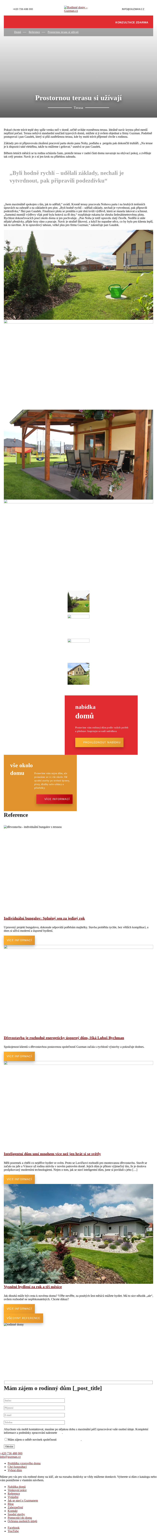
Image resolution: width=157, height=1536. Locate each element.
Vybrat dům (15, 1470)
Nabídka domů (17, 1486)
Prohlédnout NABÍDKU (102, 742)
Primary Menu (20, 22)
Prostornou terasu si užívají (63, 32)
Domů (17, 32)
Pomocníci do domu (20, 1517)
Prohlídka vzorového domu (24, 1463)
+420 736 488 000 (23, 9)
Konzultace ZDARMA (131, 22)
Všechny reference (23, 1318)
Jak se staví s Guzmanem (23, 1500)
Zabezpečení (15, 1507)
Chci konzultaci (17, 1466)
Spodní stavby (16, 1514)
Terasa (78, 108)
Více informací (57, 799)
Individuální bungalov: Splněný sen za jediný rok (44, 918)
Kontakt (12, 1510)
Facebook (14, 1527)
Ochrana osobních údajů (22, 1521)
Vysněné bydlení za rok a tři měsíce (33, 1287)
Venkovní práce (17, 1490)
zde (60, 1432)
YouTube (13, 1531)
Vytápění (13, 1497)
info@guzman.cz (133, 9)
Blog (11, 1504)
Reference (34, 32)
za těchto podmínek (69, 1439)
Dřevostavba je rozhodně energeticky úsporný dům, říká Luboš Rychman (64, 1038)
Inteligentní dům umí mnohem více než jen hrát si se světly (52, 1154)
